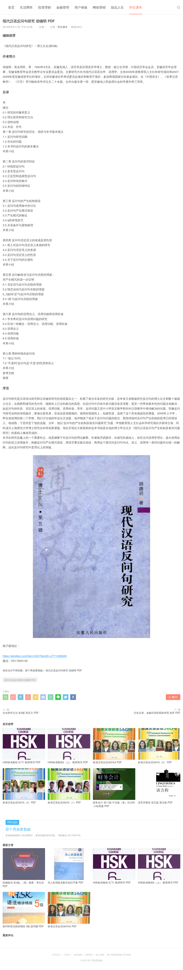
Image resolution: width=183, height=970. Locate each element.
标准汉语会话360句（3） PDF (155, 762)
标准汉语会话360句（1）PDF (64, 802)
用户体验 (81, 7)
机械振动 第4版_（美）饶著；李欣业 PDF (23, 884)
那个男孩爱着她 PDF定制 (119, 954)
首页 (11, 7)
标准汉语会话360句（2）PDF (19, 802)
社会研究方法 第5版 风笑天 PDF (21, 712)
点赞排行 (89, 954)
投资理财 (44, 7)
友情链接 (78, 954)
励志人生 (117, 7)
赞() (173, 697)
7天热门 (67, 954)
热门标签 (100, 954)
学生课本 (135, 7)
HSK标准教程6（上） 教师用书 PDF (68, 762)
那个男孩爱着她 (34, 670)
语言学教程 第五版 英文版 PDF (155, 802)
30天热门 (56, 954)
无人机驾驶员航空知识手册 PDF (65, 882)
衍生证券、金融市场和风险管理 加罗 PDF (157, 712)
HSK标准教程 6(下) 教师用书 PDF (22, 762)
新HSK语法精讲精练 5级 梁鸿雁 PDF (23, 926)
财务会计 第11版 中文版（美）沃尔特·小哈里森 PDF (114, 804)
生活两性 (26, 7)
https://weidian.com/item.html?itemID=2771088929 (35, 656)
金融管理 (62, 7)
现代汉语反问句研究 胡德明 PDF (64, 670)
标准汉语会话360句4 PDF (107, 762)
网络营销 (99, 7)
